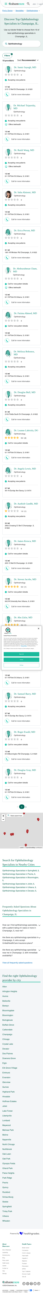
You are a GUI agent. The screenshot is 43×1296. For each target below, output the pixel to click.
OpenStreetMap (30, 847)
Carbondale (7, 1029)
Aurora (5, 996)
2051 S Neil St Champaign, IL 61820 (18, 563)
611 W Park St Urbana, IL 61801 (17, 134)
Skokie (5, 1201)
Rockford (6, 1192)
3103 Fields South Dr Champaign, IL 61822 (21, 414)
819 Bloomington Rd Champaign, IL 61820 (21, 754)
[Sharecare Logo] (16, 3)
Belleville (6, 1000)
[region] (21, 648)
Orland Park (7, 1168)
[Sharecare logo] (21, 1282)
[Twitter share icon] (35, 1284)
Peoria (5, 1182)
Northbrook (7, 1149)
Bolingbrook (7, 1020)
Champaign (7, 1034)
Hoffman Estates (9, 1101)
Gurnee (5, 1087)
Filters (8, 55)
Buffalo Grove (8, 1024)
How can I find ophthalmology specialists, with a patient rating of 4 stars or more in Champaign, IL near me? (19, 927)
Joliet (4, 1106)
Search (28, 3)
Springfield (7, 1206)
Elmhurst (6, 1072)
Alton (4, 986)
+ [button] (3, 815)
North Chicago (8, 1144)
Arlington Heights (9, 991)
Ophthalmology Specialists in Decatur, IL (19, 890)
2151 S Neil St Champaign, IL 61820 (18, 89)
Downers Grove (9, 1058)
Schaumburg (7, 1196)
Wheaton (6, 1220)
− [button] (3, 819)
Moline (5, 1134)
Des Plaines (7, 1053)
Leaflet (22, 847)
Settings (21, 665)
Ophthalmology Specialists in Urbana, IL (19, 887)
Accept (21, 659)
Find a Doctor (7, 10)
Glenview (6, 1082)
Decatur (5, 1048)
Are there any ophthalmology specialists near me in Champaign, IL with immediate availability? (20, 952)
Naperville (6, 1139)
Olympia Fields (8, 1163)
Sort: (26, 60)
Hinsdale (6, 1096)
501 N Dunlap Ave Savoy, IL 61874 (18, 490)
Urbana (5, 1216)
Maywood (6, 1125)
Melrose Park (8, 1130)
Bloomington (7, 1015)
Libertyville (7, 1115)
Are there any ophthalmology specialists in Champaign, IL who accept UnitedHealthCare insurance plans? (20, 940)
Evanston (6, 1077)
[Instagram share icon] (28, 1284)
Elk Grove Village (9, 1067)
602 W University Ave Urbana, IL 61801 (20, 601)
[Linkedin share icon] (31, 1284)
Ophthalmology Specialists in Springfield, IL (20, 870)
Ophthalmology (32, 10)
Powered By (14, 1233)
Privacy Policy (24, 645)
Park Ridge (7, 1177)
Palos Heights (8, 1173)
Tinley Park (7, 1211)
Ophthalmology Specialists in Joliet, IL (18, 883)
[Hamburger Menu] (6, 4)
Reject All (21, 654)
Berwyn (5, 1005)
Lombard (6, 1120)
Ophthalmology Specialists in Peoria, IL (19, 874)
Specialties (20, 10)
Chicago (6, 1039)
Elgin (4, 1063)
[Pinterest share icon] (39, 1284)
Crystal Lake (7, 1044)
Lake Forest (7, 1110)
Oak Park (6, 1158)
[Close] (38, 628)
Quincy (5, 1187)
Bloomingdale (8, 1010)
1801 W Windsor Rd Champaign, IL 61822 (21, 252)
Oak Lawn (6, 1153)
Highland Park (8, 1091)
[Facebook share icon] (24, 1284)
